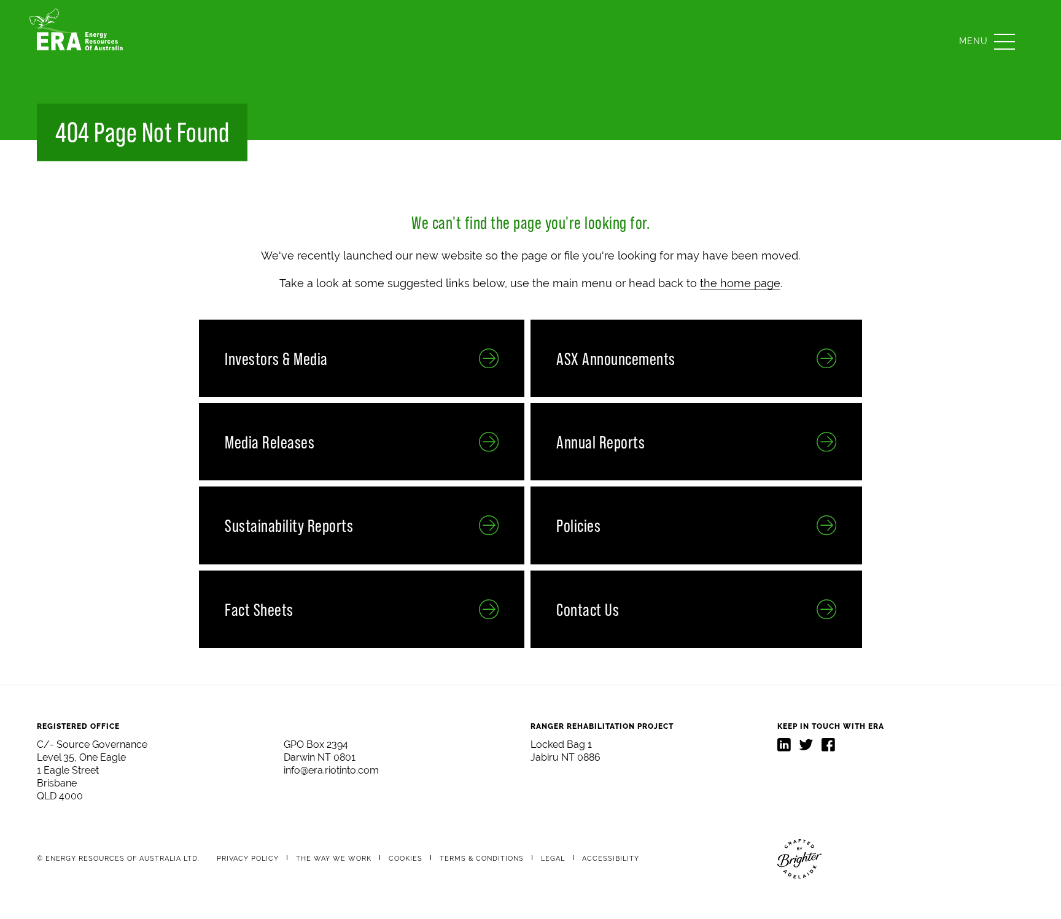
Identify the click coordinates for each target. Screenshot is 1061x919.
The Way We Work (333, 858)
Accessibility (610, 858)
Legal (553, 858)
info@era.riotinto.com (331, 770)
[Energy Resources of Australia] (80, 41)
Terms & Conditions (482, 858)
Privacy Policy (248, 858)
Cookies (405, 858)
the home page (740, 283)
